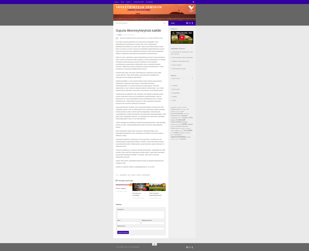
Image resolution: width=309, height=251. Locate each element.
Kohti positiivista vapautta (178, 68)
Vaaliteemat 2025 (139, 2)
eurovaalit (178, 111)
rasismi (172, 130)
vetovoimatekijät (145, 175)
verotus (188, 137)
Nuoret (179, 124)
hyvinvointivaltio (177, 113)
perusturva (173, 126)
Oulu (129, 175)
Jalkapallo (174, 85)
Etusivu (116, 2)
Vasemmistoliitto (178, 137)
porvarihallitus (187, 128)
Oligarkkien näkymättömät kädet (180, 61)
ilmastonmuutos (175, 115)
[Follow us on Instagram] (190, 23)
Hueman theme (135, 247)
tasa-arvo (139, 175)
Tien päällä (187, 130)
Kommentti (120, 209)
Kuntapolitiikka (122, 23)
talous (177, 130)
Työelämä (176, 132)
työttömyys (188, 132)
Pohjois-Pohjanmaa (182, 126)
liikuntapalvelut (174, 124)
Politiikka (174, 96)
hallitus (182, 111)
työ (171, 132)
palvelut (133, 175)
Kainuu (180, 117)
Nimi (118, 220)
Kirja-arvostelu (176, 89)
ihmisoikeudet (186, 113)
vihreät (172, 139)
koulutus (173, 120)
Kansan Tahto (187, 118)
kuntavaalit (180, 120)
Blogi (122, 2)
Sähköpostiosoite (147, 220)
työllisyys (182, 132)
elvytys (184, 109)
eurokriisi (173, 111)
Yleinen (174, 100)
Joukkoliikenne (123, 175)
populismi (182, 128)
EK (181, 109)
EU (188, 109)
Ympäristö (183, 139)
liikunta (185, 122)
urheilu (172, 134)
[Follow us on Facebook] (187, 23)
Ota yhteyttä (149, 2)
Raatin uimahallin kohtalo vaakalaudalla (182, 57)
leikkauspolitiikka (176, 122)
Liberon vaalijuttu (121, 188)
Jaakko (128, 2)
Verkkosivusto (121, 226)
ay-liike (179, 107)
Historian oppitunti (177, 65)
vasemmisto (177, 134)
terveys (181, 130)
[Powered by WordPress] (122, 246)
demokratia (184, 107)
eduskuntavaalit (175, 109)
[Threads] (192, 23)
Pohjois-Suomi (175, 128)
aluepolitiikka (174, 107)
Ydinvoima (177, 139)
